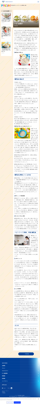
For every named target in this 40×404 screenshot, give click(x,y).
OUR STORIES (4, 363)
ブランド (3, 368)
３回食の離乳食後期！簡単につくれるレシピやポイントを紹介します (6, 50)
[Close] (38, 399)
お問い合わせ (4, 384)
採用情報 (3, 378)
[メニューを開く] (38, 1)
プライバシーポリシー (5, 390)
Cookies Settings (9, 402)
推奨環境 (3, 391)
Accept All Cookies (17, 402)
